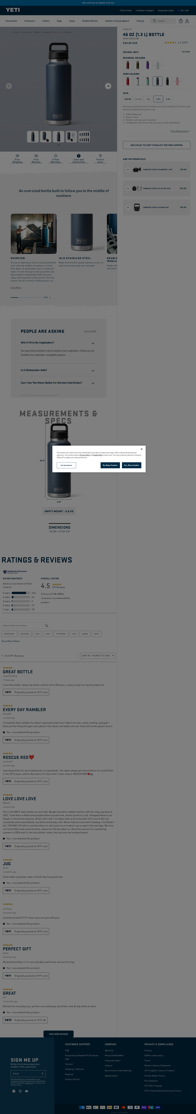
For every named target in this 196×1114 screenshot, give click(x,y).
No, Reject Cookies (110, 465)
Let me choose (66, 465)
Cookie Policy (98, 455)
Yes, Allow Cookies (131, 465)
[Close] (141, 449)
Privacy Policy (85, 455)
